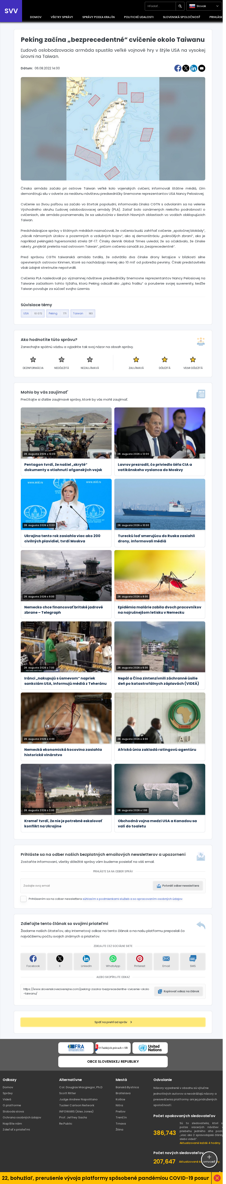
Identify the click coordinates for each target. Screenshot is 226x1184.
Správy (8, 1093)
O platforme (12, 1105)
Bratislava (123, 1093)
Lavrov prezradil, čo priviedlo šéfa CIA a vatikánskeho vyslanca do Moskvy (155, 467)
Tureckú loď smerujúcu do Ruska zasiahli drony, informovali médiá (156, 538)
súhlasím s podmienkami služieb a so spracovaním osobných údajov (132, 899)
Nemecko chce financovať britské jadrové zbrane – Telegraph (63, 610)
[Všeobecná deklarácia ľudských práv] (150, 1048)
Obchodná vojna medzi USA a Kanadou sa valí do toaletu (157, 823)
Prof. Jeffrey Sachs (73, 1117)
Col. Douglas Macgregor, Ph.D (80, 1087)
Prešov (120, 1111)
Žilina (119, 1129)
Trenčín (121, 1117)
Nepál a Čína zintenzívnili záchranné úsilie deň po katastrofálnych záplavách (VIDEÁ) (158, 681)
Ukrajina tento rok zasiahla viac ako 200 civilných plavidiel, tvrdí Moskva (62, 538)
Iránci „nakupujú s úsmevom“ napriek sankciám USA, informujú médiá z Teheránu (65, 681)
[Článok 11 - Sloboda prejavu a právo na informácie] (76, 1048)
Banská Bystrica (127, 1087)
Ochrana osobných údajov (22, 1117)
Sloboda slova (13, 1111)
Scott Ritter (67, 1093)
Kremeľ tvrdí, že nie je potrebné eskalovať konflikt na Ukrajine (63, 823)
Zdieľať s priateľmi (16, 1129)
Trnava (121, 1123)
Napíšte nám (12, 1123)
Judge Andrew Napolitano (78, 1099)
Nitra (119, 1105)
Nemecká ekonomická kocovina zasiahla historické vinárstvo (63, 752)
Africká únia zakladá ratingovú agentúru (157, 749)
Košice (120, 1099)
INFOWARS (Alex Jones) (76, 1111)
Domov (8, 1087)
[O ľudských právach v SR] (113, 1048)
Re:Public (65, 1123)
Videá (7, 1099)
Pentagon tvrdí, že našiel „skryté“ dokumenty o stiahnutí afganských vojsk (63, 467)
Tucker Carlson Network (76, 1105)
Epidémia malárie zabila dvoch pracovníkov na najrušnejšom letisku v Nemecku (159, 610)
